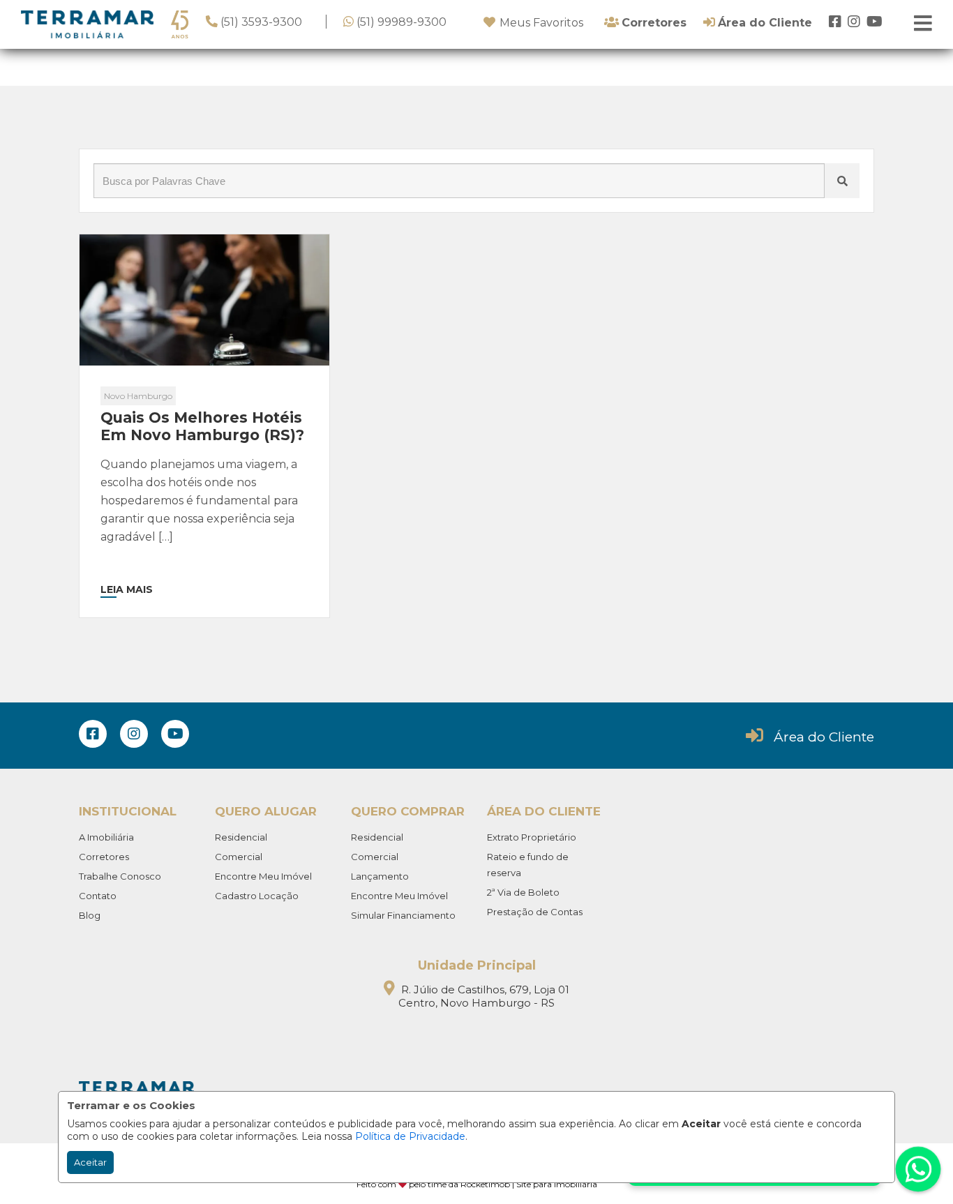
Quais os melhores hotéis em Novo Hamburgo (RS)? (202, 426)
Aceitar (90, 1162)
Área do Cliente (824, 737)
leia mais (126, 589)
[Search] (842, 180)
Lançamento (380, 876)
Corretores (104, 856)
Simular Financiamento (403, 915)
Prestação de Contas (535, 911)
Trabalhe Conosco (120, 876)
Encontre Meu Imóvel (263, 876)
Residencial (241, 837)
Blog (89, 915)
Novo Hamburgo (138, 396)
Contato (98, 895)
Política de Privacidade (410, 1136)
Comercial (238, 856)
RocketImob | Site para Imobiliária (528, 1184)
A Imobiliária (106, 837)
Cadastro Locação (257, 895)
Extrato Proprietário (531, 837)
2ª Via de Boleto (523, 892)
